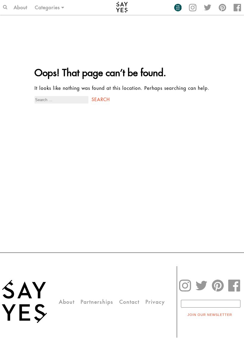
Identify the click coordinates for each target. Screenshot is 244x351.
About (20, 7)
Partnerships (97, 302)
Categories (47, 7)
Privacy (155, 302)
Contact (129, 302)
